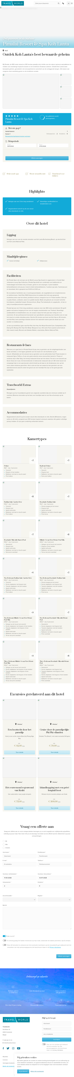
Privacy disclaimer (55, 947)
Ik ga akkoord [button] (23, 1071)
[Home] (16, 1019)
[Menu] (71, 3)
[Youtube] (18, 1049)
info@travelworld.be (10, 1043)
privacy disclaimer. (58, 1050)
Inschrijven (56, 1039)
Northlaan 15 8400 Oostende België (7, 1032)
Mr (6, 841)
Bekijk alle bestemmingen (10, 1066)
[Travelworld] (12, 3)
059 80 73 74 (63, 3)
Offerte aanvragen (37, 158)
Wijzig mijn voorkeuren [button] (37, 1071)
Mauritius (5, 1057)
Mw (6, 844)
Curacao (5, 1060)
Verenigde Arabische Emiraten (11, 1063)
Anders (7, 848)
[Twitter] (8, 1049)
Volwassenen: (50, 134)
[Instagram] (13, 1049)
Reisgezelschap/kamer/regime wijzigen (17, 136)
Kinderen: (62, 134)
